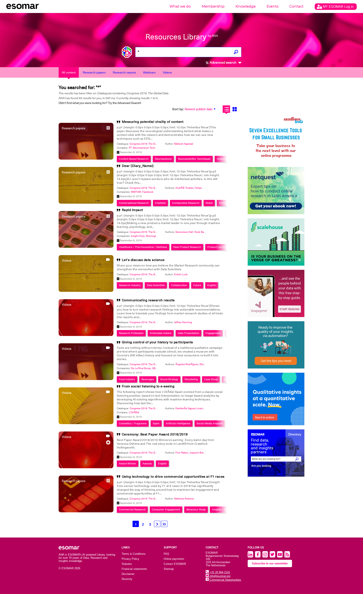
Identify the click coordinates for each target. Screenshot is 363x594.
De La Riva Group (141, 368)
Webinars (149, 72)
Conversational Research (134, 203)
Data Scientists (156, 285)
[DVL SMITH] (276, 139)
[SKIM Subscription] (276, 344)
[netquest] (276, 190)
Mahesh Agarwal (183, 144)
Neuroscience (163, 159)
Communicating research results (148, 300)
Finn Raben (181, 452)
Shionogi (151, 236)
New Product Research (187, 247)
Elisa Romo (206, 364)
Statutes (127, 563)
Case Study (211, 379)
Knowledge (245, 6)
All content (69, 72)
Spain (156, 423)
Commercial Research (132, 509)
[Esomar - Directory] (276, 453)
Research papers (94, 72)
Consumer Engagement (166, 509)
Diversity (127, 579)
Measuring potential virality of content (153, 122)
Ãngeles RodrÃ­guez (186, 364)
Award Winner (127, 463)
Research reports (124, 72)
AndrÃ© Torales (184, 188)
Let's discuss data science (143, 260)
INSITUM (136, 192)
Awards (147, 463)
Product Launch (216, 247)
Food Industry (127, 379)
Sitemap (169, 568)
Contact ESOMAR (175, 563)
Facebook (147, 192)
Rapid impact (132, 210)
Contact (296, 6)
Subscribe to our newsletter (270, 563)
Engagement (213, 333)
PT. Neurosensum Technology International (153, 147)
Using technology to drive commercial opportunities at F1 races (173, 477)
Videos (167, 72)
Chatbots (160, 203)
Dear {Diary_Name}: (138, 166)
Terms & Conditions (134, 553)
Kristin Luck (181, 274)
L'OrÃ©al (134, 412)
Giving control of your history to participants (157, 342)
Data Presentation (188, 333)
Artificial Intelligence (178, 423)
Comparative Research (185, 203)
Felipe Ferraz (202, 188)
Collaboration (179, 285)
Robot (209, 203)
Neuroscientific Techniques (194, 159)
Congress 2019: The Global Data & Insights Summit (159, 144)
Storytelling (191, 379)
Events (272, 6)
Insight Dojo (138, 236)
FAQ (166, 553)
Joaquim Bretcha (199, 452)
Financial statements (134, 568)
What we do (180, 6)
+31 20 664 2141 (219, 572)
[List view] (226, 109)
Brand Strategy (169, 379)
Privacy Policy (130, 558)
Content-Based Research (134, 159)
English (211, 285)
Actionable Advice (160, 333)
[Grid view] (234, 109)
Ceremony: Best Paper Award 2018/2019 (155, 434)
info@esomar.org (219, 576)
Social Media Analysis (210, 423)
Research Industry (130, 285)
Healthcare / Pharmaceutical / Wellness (143, 247)
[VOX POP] (276, 293)
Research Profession (131, 333)
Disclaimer (128, 574)
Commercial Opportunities (225, 579)
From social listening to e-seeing (148, 386)
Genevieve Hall (184, 232)
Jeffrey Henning (183, 322)
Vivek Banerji (201, 232)
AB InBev (157, 368)
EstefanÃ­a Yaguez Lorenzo (190, 408)
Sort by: (178, 109)
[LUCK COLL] (276, 242)
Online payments (174, 558)
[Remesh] (276, 399)
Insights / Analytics (223, 509)
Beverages (147, 379)
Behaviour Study (196, 509)
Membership (213, 6)
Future (197, 285)
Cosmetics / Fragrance (132, 423)
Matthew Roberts (184, 498)
